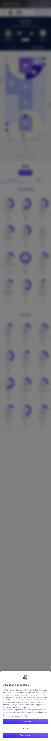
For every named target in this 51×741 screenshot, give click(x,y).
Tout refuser (25, 735)
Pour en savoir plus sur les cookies (15, 716)
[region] (25, 706)
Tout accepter (25, 722)
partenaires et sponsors (20, 707)
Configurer (25, 728)
